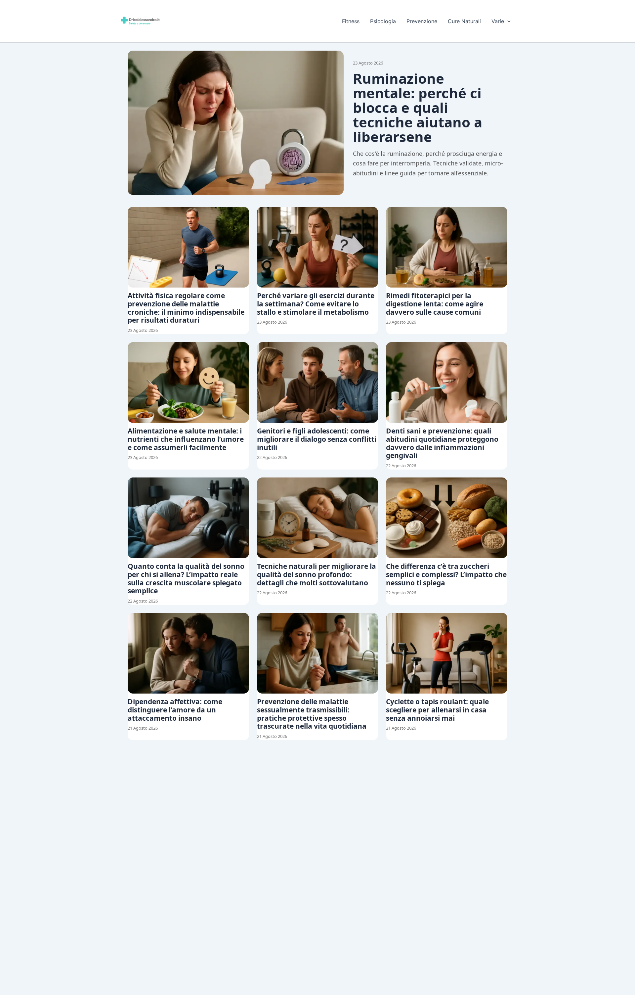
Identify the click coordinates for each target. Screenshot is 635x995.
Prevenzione (421, 21)
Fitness (351, 21)
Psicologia (383, 21)
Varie (497, 21)
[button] (507, 21)
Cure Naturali (464, 21)
